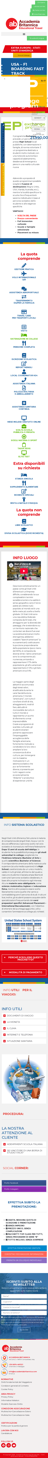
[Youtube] (14, 1445)
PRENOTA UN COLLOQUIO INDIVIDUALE (24, 1260)
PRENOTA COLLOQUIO (3, 180)
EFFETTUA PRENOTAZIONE (3, 144)
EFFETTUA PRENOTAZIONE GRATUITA (24, 1248)
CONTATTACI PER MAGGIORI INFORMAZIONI (24, 1254)
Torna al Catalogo (24, 55)
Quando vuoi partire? (37, 113)
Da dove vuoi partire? (37, 124)
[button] (24, 34)
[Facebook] (3, 1445)
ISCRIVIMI (24, 1330)
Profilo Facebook (11, 1183)
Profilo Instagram (11, 1189)
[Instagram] (8, 1445)
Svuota (38, 133)
